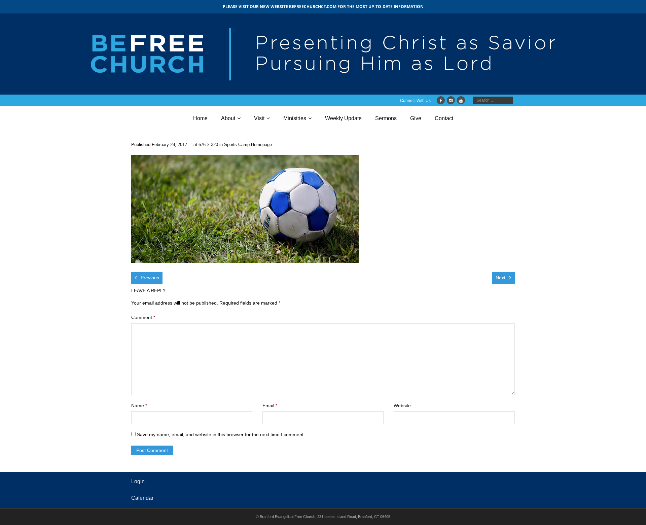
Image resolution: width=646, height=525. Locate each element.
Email (269, 405)
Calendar (142, 498)
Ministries (294, 118)
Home (200, 118)
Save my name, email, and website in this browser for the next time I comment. (221, 434)
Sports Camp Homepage (248, 144)
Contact (444, 118)
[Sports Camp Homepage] (245, 209)
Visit (259, 118)
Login (138, 481)
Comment (143, 317)
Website (402, 405)
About (228, 118)
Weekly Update (343, 118)
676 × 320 (208, 144)
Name (139, 405)
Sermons (386, 118)
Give (415, 118)
